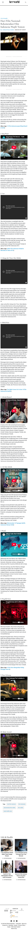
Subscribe (18, 923)
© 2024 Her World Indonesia (8, 923)
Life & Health (4, 18)
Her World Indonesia (7, 858)
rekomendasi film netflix (9, 807)
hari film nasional (11, 804)
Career (8, 927)
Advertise (11, 925)
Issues (15, 925)
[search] (25, 2)
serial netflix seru (8, 811)
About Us (24, 923)
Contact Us (4, 925)
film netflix (20, 807)
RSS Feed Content (15, 927)
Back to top (14, 928)
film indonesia (21, 804)
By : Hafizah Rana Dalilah (7, 29)
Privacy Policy (21, 925)
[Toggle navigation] (3, 2)
